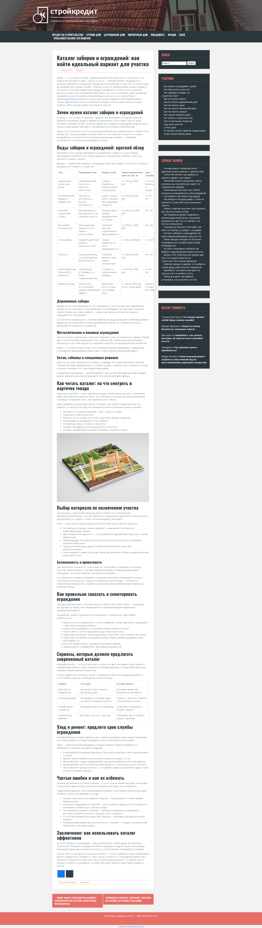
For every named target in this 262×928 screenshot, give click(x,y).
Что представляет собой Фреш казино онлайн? (183, 318)
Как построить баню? (175, 98)
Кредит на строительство (67, 35)
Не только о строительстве (178, 117)
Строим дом (93, 35)
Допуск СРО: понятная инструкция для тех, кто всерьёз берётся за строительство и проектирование (182, 257)
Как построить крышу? (175, 111)
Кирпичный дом (138, 35)
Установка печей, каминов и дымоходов (185, 130)
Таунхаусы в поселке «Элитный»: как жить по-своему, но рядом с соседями (128, 899)
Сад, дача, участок (173, 124)
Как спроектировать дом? (177, 114)
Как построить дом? (67, 882)
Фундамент (158, 35)
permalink (84, 882)
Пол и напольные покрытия (178, 121)
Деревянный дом (114, 35)
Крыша (172, 35)
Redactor (80, 70)
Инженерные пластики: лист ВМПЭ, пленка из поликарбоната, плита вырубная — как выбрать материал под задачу (183, 193)
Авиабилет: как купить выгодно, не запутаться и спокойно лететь (182, 338)
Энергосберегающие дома (177, 133)
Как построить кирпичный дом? (180, 108)
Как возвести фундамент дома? (180, 86)
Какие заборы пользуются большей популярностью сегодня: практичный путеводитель (75, 900)
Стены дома (170, 127)
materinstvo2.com (135, 926)
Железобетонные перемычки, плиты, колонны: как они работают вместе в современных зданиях (181, 183)
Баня (182, 35)
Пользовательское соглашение (72, 38)
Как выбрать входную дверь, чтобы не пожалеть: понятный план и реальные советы (182, 202)
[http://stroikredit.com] (131, 15)
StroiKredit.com (149, 916)
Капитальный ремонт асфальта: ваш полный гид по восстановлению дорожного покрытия (183, 359)
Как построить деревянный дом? (181, 102)
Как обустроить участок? (177, 89)
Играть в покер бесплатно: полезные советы (180, 328)
